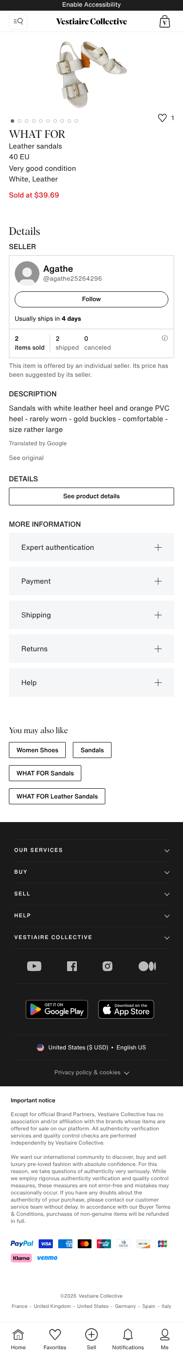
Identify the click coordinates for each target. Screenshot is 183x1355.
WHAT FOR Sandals (45, 773)
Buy (21, 872)
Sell (22, 894)
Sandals (92, 750)
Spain (148, 1306)
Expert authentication (57, 547)
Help (29, 682)
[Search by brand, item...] (18, 21)
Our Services (38, 850)
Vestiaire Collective (53, 937)
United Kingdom (52, 1306)
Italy (166, 1306)
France (20, 1306)
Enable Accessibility (91, 4)
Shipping (36, 614)
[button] (165, 21)
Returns (34, 648)
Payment (36, 581)
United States (93, 1306)
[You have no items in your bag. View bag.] (165, 21)
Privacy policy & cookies (88, 1072)
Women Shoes (37, 750)
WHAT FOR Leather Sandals (57, 796)
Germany (125, 1306)
